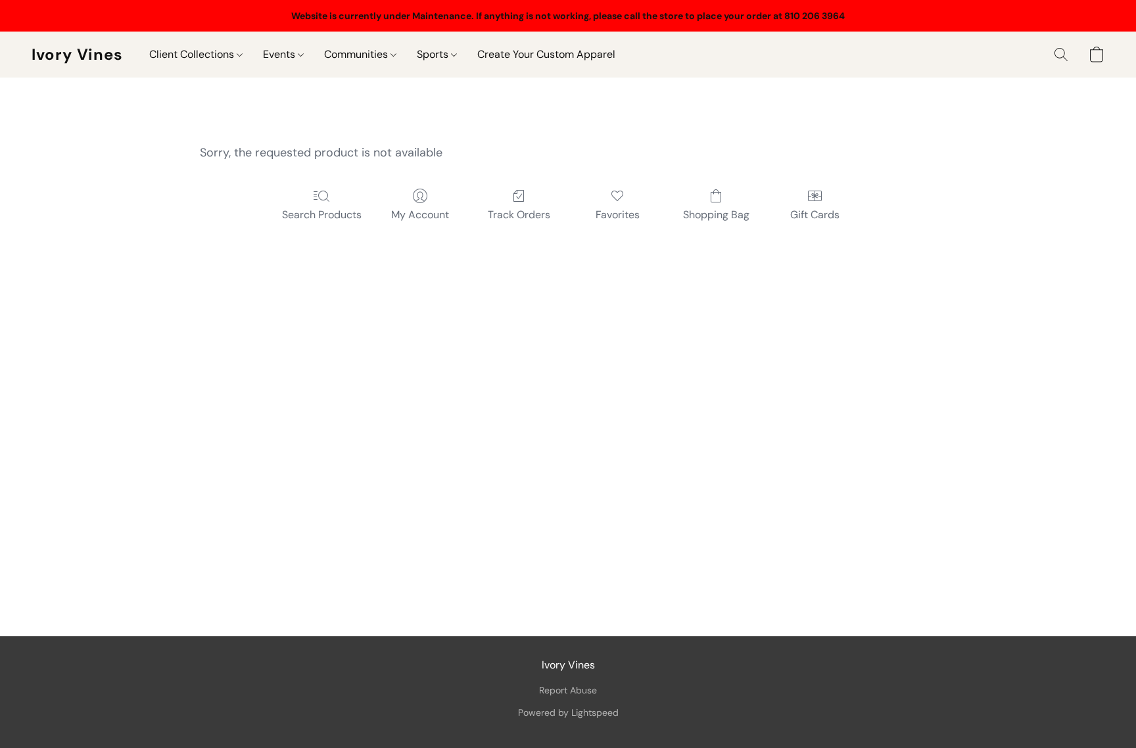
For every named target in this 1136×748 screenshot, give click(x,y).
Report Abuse (568, 690)
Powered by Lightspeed (568, 712)
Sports (434, 54)
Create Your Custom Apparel (546, 54)
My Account (420, 215)
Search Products (322, 215)
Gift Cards (815, 215)
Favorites (618, 215)
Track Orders (519, 215)
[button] (77, 54)
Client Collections (193, 54)
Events (280, 54)
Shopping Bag (716, 215)
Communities (357, 54)
